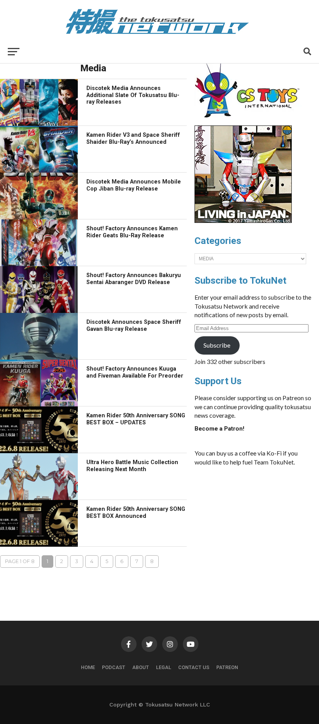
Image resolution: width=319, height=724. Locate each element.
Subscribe (216, 345)
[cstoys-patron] (250, 121)
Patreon (227, 667)
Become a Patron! (219, 428)
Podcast (113, 667)
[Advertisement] (253, 530)
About (140, 667)
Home (88, 667)
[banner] (243, 220)
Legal (163, 667)
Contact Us (193, 667)
